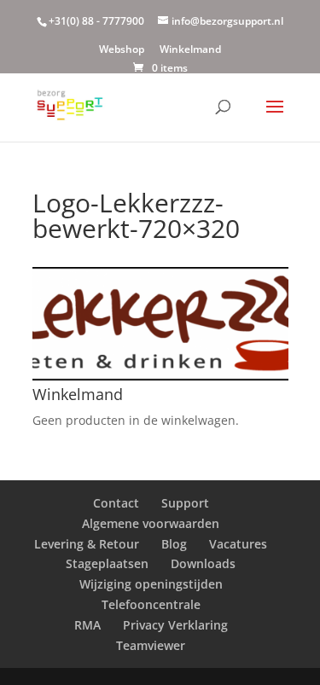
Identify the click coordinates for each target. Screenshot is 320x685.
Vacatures (238, 544)
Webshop (121, 50)
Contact (116, 503)
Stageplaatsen (107, 563)
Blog (174, 544)
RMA (87, 625)
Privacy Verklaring (175, 625)
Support (185, 503)
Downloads (203, 563)
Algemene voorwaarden (150, 523)
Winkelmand (190, 50)
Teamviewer (150, 645)
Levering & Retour (86, 544)
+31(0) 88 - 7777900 (96, 21)
